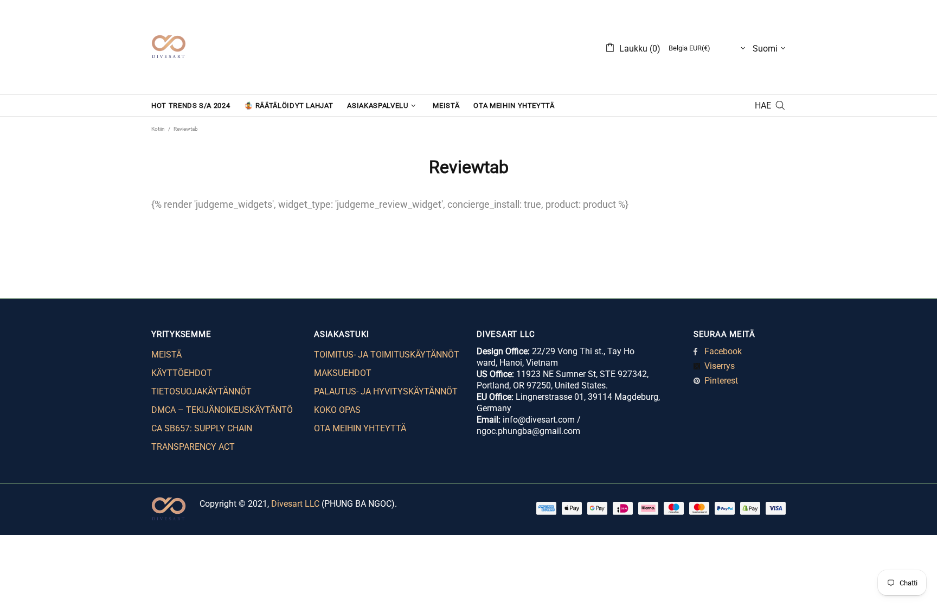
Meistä (166, 354)
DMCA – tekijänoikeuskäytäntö (222, 410)
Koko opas (337, 410)
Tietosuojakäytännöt (201, 391)
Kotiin (158, 129)
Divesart (168, 47)
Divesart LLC (295, 504)
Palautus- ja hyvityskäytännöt (386, 391)
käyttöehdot (181, 373)
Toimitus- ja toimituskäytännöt (386, 354)
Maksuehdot (342, 373)
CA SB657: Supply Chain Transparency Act (201, 437)
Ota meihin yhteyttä (360, 428)
